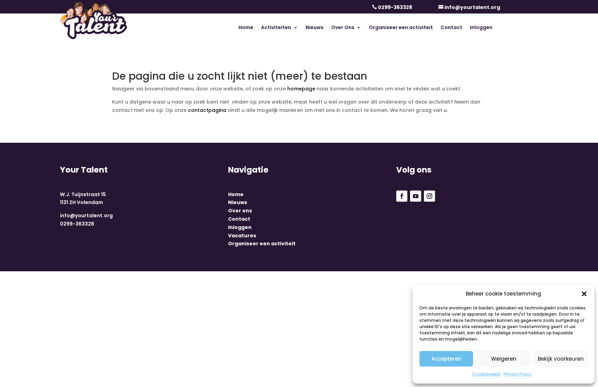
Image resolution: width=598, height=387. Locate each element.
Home (245, 28)
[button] (584, 293)
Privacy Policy (518, 374)
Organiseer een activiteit (401, 28)
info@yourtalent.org (472, 7)
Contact (451, 28)
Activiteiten (276, 28)
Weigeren (503, 358)
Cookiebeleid (486, 374)
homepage (301, 88)
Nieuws (315, 28)
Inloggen (481, 28)
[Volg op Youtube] (415, 196)
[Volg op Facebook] (401, 196)
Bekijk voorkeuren (561, 358)
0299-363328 (395, 7)
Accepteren (446, 358)
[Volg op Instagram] (429, 196)
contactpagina (207, 110)
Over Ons (342, 28)
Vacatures (242, 235)
